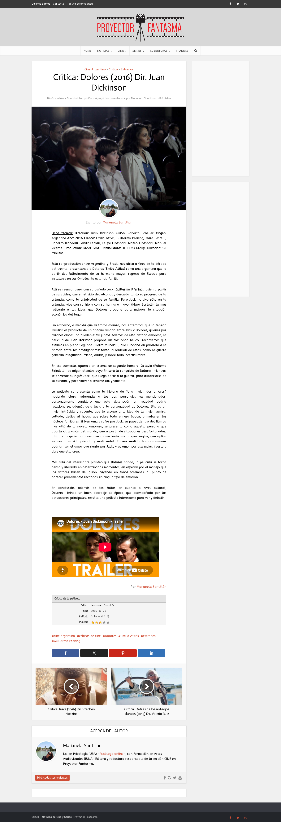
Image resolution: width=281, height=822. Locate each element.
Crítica (113, 69)
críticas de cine (90, 636)
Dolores (110, 636)
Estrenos (127, 69)
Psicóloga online (111, 754)
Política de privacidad (80, 3)
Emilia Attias (130, 636)
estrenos (149, 636)
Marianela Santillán (151, 587)
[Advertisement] (220, 118)
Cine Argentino (95, 69)
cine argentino (64, 636)
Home (87, 51)
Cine (121, 51)
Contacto (58, 3)
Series (136, 51)
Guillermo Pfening (67, 641)
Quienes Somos (41, 3)
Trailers (182, 51)
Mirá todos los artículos (52, 777)
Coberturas (158, 51)
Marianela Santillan (143, 98)
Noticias (103, 51)
